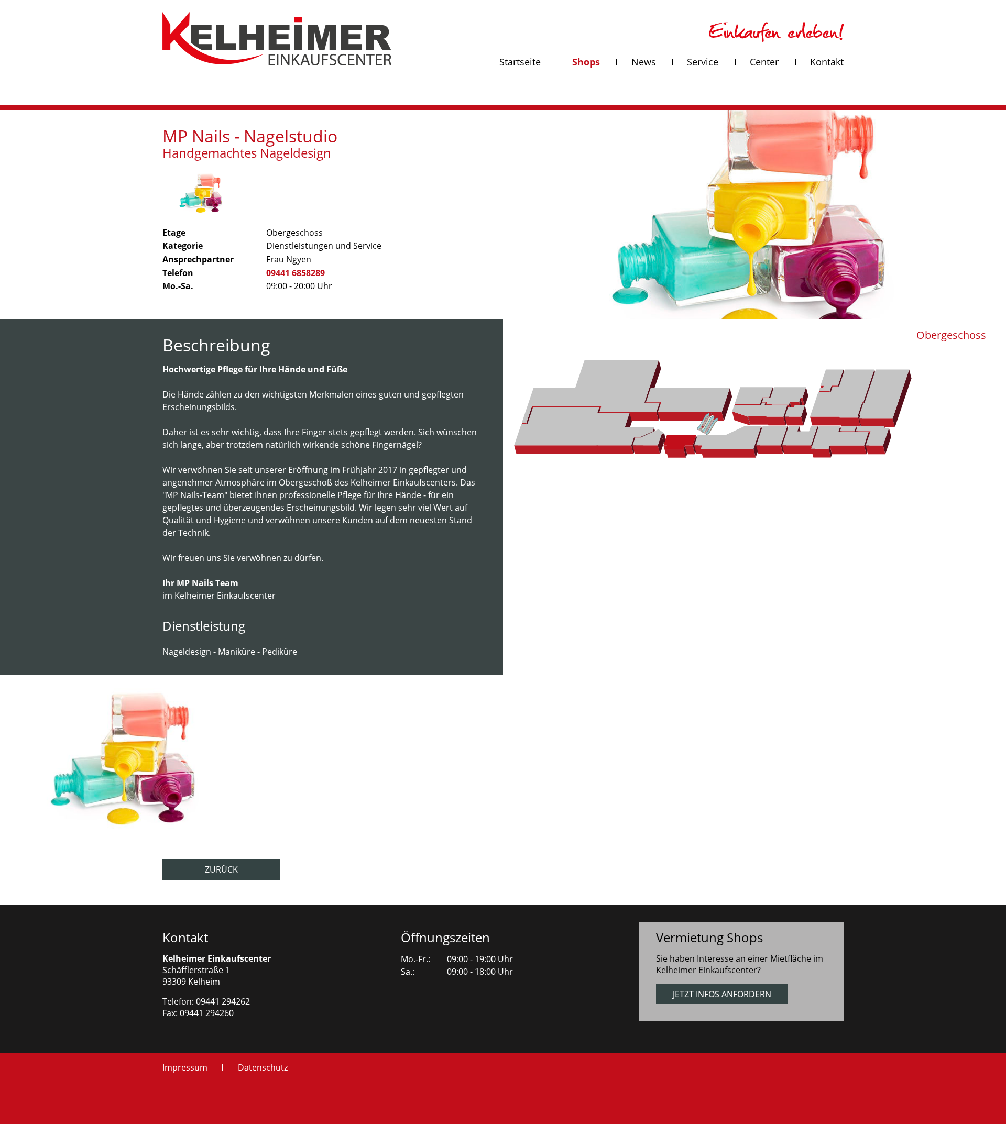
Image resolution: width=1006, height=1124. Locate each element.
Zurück (221, 869)
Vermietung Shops (709, 937)
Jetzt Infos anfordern (722, 994)
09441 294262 (223, 1001)
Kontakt (185, 937)
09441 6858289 (295, 273)
